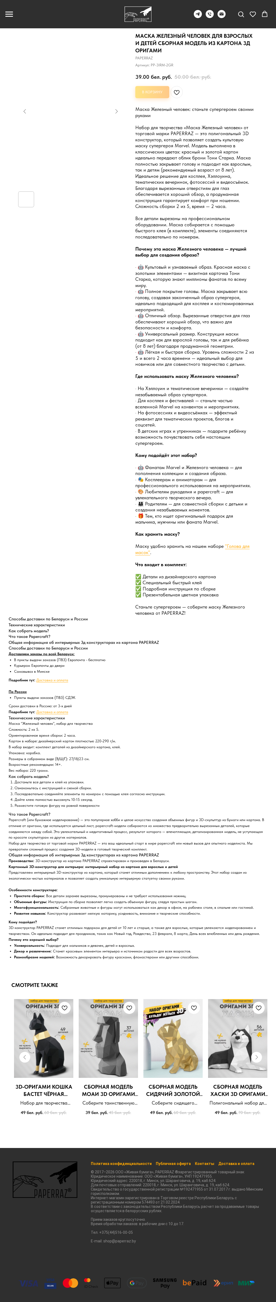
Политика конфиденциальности (121, 1163)
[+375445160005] (210, 16)
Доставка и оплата (52, 680)
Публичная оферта (173, 1163)
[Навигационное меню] (9, 14)
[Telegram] (198, 16)
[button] (241, 14)
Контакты (204, 1163)
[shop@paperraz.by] (222, 16)
